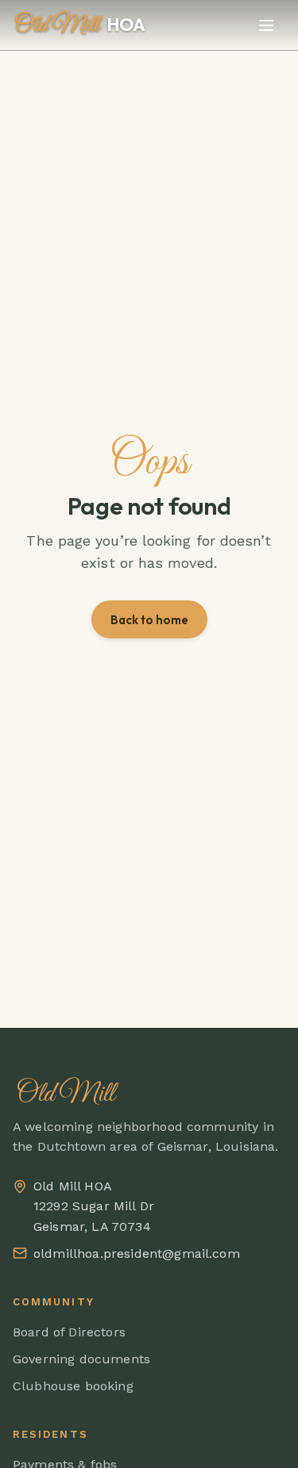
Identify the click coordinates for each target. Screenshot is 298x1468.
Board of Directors (69, 1332)
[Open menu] (266, 25)
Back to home (149, 619)
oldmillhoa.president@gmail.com (136, 1253)
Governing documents (81, 1358)
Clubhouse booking (73, 1385)
